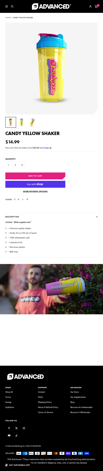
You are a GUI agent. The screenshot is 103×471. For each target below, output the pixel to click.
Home (8, 17)
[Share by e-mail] (27, 199)
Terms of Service (45, 412)
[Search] (12, 6)
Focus (8, 397)
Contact (41, 392)
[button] (17, 465)
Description (12, 217)
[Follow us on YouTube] (9, 435)
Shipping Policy (45, 402)
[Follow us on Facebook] (9, 428)
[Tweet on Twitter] (23, 199)
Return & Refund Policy (48, 407)
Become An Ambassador (81, 407)
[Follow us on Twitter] (16, 428)
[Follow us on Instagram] (23, 428)
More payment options (35, 191)
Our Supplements (78, 397)
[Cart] (96, 6)
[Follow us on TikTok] (16, 435)
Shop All (9, 392)
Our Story (74, 392)
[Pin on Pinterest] (18, 199)
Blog (72, 402)
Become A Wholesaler (80, 412)
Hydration (9, 407)
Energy (8, 402)
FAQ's (40, 397)
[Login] (90, 6)
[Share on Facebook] (14, 199)
